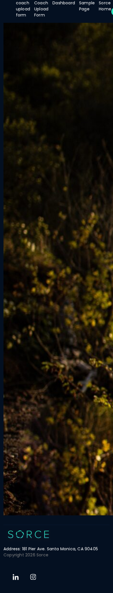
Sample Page (87, 6)
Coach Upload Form (41, 9)
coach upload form (23, 9)
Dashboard (63, 3)
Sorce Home (105, 6)
